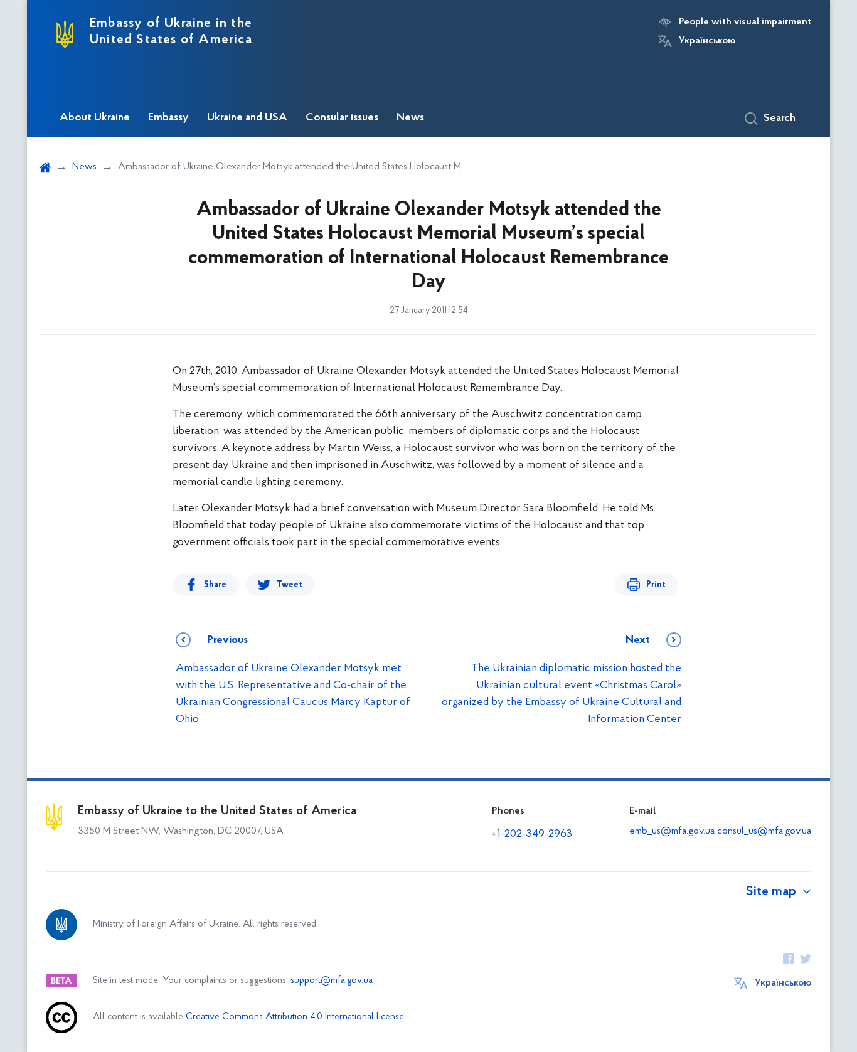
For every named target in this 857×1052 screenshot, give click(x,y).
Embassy (168, 118)
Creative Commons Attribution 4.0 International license (295, 1017)
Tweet (289, 585)
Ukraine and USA (247, 118)
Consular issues (342, 118)
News (410, 118)
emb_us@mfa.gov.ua (672, 831)
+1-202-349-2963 (532, 834)
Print (656, 585)
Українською (707, 41)
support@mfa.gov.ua (331, 981)
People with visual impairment (745, 22)
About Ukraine (95, 118)
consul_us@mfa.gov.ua (764, 831)
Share (215, 585)
